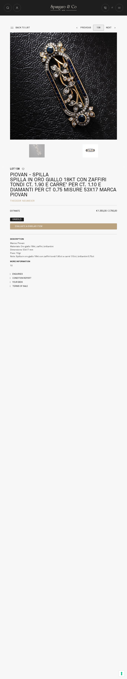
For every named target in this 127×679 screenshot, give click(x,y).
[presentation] (13, 86)
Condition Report (21, 278)
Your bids (17, 282)
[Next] (124, 167)
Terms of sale (20, 286)
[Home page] (63, 7)
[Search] (8, 8)
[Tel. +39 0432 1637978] (105, 8)
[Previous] (3, 167)
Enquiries (17, 274)
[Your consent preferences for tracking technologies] (122, 674)
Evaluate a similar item (28, 226)
